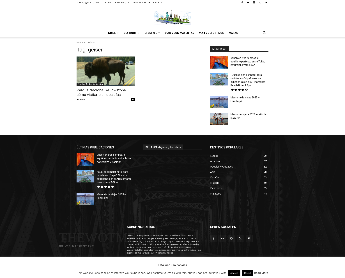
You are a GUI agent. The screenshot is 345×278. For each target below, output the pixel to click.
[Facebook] (242, 2)
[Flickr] (248, 2)
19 (133, 99)
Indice (111, 33)
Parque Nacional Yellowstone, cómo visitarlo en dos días (101, 92)
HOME (108, 2)
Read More (261, 273)
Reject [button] (247, 273)
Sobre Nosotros (139, 2)
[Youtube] (265, 2)
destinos (130, 33)
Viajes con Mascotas (179, 33)
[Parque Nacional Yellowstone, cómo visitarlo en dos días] (106, 71)
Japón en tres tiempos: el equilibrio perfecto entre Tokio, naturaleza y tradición (248, 61)
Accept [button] (234, 273)
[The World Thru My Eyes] (172, 17)
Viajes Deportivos (211, 33)
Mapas (233, 33)
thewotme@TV (121, 2)
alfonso (81, 99)
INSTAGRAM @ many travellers (163, 147)
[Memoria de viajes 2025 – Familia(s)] (219, 102)
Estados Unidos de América (90, 84)
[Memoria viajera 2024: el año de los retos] (219, 119)
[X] (260, 2)
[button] (264, 33)
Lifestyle (150, 33)
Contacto (157, 2)
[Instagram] (254, 2)
